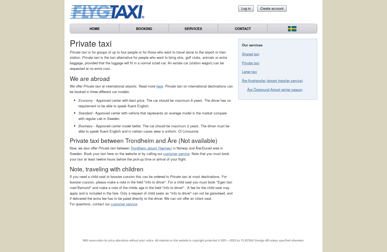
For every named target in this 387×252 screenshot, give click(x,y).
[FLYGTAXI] (109, 11)
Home (95, 28)
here (159, 86)
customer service (176, 153)
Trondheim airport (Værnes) (151, 148)
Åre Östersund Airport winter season (274, 89)
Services (193, 28)
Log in (246, 8)
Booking (144, 28)
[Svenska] (292, 28)
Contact (243, 28)
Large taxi (249, 71)
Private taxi (250, 62)
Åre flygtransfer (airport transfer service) (272, 80)
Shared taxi (250, 53)
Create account (272, 8)
